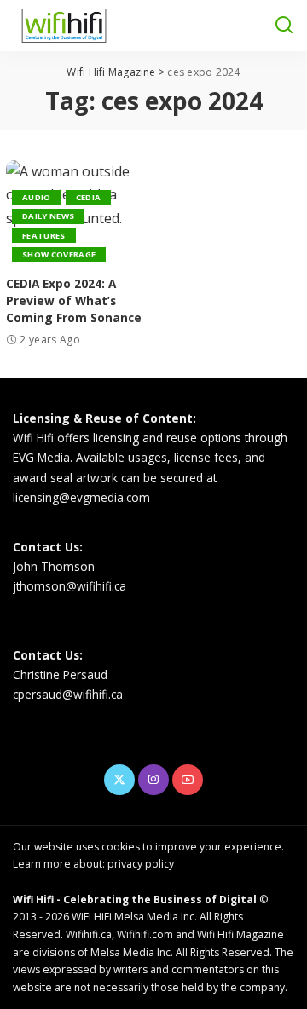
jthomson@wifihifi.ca (69, 586)
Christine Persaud (60, 674)
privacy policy (140, 863)
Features (44, 235)
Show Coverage (59, 254)
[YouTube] (187, 779)
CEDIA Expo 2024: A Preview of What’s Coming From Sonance (74, 300)
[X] (119, 779)
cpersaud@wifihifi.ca (68, 694)
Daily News (48, 216)
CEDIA (88, 197)
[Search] (284, 25)
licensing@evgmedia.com (81, 497)
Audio (36, 197)
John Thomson (54, 566)
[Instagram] (153, 779)
